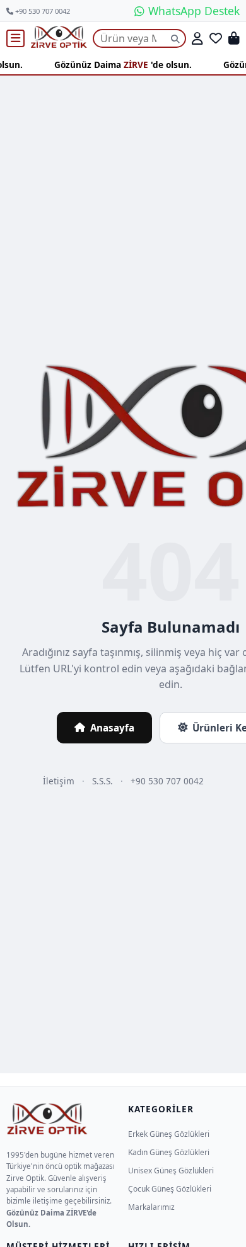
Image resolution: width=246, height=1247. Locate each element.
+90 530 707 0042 (41, 11)
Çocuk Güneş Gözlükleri (169, 1188)
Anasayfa (112, 727)
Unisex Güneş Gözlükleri (171, 1170)
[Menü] (15, 38)
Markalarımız (151, 1207)
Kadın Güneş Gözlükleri (168, 1152)
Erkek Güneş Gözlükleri (168, 1134)
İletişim (58, 781)
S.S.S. (102, 781)
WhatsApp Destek (192, 10)
